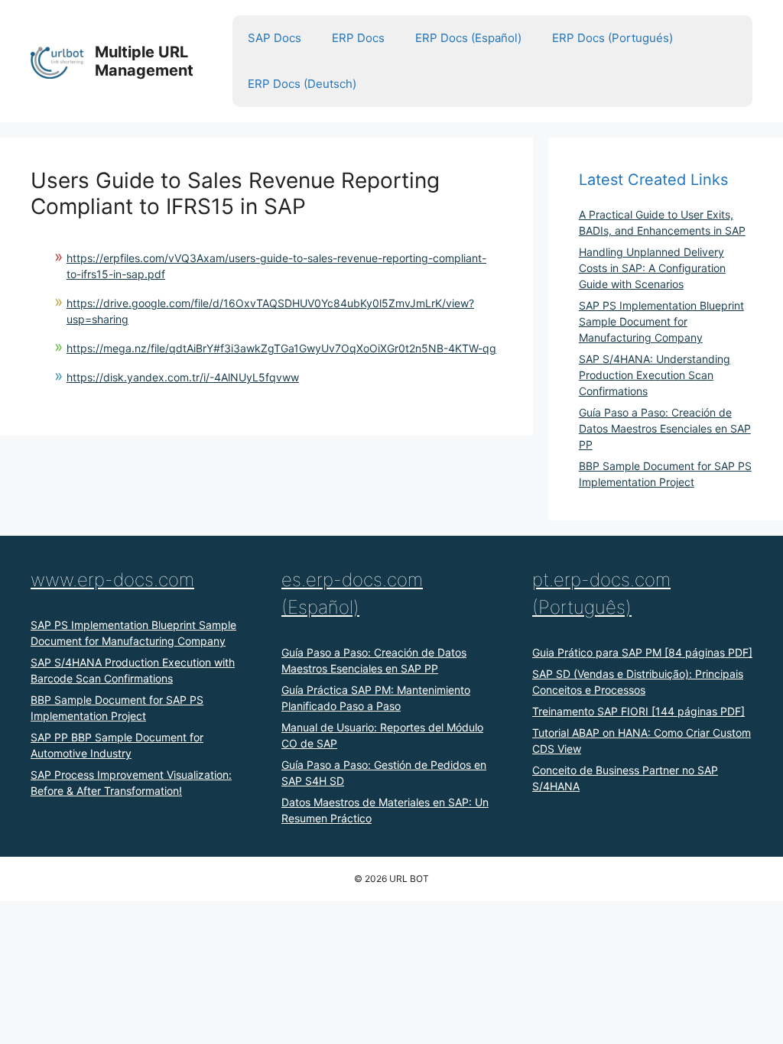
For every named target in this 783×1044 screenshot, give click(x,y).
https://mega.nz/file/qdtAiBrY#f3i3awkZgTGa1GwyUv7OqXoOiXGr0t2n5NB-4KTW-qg (281, 348)
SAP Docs (274, 38)
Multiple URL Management (144, 61)
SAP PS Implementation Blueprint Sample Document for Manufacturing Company (661, 321)
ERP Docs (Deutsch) (302, 83)
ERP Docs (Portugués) (612, 38)
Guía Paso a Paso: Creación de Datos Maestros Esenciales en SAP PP (665, 428)
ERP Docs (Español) (468, 38)
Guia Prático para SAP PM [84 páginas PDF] (642, 652)
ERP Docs (358, 38)
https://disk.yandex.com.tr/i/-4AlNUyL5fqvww (183, 377)
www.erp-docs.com (112, 580)
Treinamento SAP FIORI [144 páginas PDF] (638, 711)
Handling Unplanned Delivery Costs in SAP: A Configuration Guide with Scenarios (652, 267)
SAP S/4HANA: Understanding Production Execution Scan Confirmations (654, 374)
